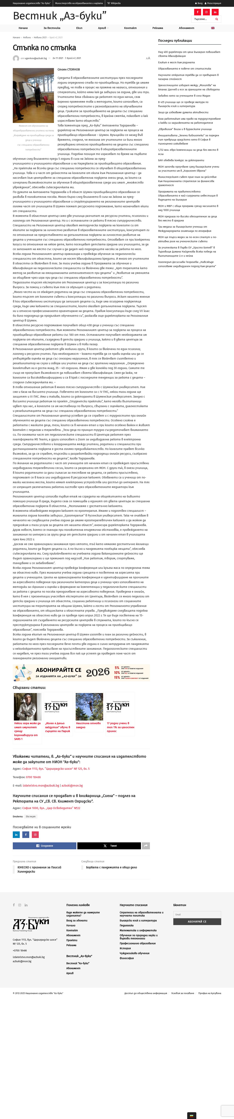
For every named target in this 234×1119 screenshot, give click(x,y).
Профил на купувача (209, 993)
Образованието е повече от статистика (184, 68)
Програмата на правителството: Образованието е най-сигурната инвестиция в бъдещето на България (188, 195)
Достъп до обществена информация (145, 993)
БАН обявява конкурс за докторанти (181, 160)
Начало (23, 28)
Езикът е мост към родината (176, 62)
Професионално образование (138, 943)
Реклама (157, 28)
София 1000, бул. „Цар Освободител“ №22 (51, 808)
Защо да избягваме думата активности (183, 112)
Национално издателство (32, 3)
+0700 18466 (20, 950)
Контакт (130, 28)
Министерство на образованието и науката (79, 3)
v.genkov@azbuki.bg (36, 58)
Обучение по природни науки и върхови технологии (139, 937)
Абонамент (186, 28)
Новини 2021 (40, 37)
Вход (200, 3)
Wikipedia (115, 3)
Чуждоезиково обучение (135, 953)
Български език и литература (138, 920)
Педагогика (127, 925)
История (125, 948)
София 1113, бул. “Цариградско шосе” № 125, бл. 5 (56, 768)
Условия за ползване (182, 993)
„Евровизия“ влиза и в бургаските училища (185, 129)
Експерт (31, 816)
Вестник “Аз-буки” (77, 963)
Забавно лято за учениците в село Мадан (184, 95)
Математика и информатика (138, 930)
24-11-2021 (58, 58)
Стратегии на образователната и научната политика (141, 914)
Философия (127, 958)
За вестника (52, 28)
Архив (102, 28)
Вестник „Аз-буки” (59, 15)
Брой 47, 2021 (56, 37)
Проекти (71, 940)
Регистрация (214, 3)
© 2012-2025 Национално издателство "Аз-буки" (38, 993)
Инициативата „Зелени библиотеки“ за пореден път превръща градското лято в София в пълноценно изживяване (188, 139)
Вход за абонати (76, 920)
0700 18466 (33, 777)
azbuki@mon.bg (72, 785)
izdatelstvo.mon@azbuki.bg (41, 785)
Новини (27, 37)
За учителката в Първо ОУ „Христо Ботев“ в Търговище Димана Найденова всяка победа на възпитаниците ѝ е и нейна (187, 251)
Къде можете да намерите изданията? (83, 914)
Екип (79, 28)
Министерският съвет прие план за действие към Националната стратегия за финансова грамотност (187, 181)
